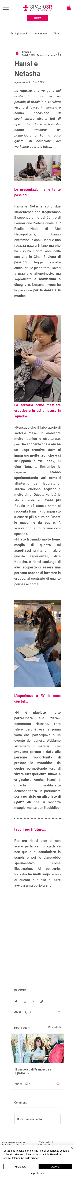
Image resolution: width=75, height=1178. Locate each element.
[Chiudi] (70, 1150)
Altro (56, 33)
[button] (69, 7)
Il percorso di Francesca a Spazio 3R (33, 1071)
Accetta (55, 1166)
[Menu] (6, 7)
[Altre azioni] (59, 53)
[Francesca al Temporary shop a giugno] (37, 1048)
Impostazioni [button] (37, 1173)
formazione (40, 33)
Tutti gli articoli (19, 33)
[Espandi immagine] (37, 358)
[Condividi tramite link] (41, 1001)
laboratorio (20, 989)
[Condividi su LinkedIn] (33, 1001)
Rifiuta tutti (20, 1166)
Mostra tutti (54, 1027)
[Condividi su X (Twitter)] (24, 1001)
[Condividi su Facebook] (16, 1001)
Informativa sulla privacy (25, 1158)
